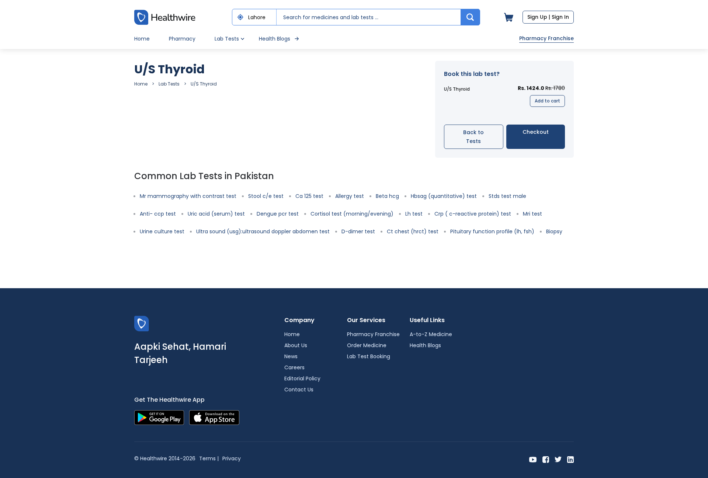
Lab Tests (169, 84)
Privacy (231, 458)
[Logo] (141, 323)
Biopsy (554, 231)
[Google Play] (159, 417)
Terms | (209, 458)
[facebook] (545, 459)
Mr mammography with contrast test (188, 196)
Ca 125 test (309, 196)
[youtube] (533, 459)
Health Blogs (274, 38)
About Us (295, 345)
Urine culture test (162, 231)
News (291, 356)
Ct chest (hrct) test (412, 231)
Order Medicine (366, 345)
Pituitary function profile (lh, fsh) (492, 231)
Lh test (414, 213)
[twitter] (558, 459)
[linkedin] (570, 459)
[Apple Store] (214, 417)
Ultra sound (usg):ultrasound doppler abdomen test (263, 231)
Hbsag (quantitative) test (444, 196)
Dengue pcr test (278, 213)
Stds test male (507, 196)
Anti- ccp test (158, 213)
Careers (294, 367)
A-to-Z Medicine (431, 334)
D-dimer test (358, 231)
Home (142, 38)
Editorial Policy (302, 378)
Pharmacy (182, 38)
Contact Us (298, 389)
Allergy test (349, 196)
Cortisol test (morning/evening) (351, 213)
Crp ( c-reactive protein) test (472, 213)
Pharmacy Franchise (546, 38)
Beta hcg (387, 196)
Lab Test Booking (368, 356)
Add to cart (547, 101)
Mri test (532, 213)
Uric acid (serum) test (216, 213)
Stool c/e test (266, 196)
